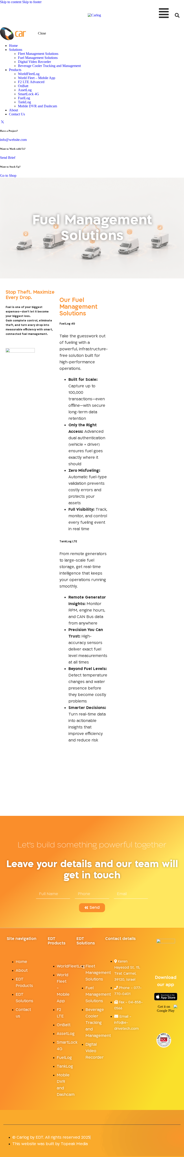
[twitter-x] (2, 122)
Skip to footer (32, 2)
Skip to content (10, 2)
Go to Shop (8, 175)
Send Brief (7, 157)
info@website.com (13, 140)
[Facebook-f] (161, 960)
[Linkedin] (165, 960)
